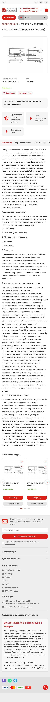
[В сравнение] (22, 466)
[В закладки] (22, 461)
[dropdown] (4, 2)
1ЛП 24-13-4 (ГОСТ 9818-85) (11, 484)
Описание (7, 142)
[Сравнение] (41, 2)
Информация (9, 551)
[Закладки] (36, 2)
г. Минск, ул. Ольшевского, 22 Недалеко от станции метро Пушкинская (22, 602)
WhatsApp (9, 574)
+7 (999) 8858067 (30, 11)
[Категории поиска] (21, 17)
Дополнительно (11, 558)
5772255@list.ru (11, 591)
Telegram (9, 577)
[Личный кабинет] (46, 2)
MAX (7, 584)
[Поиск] (45, 17)
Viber (7, 581)
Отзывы (39, 142)
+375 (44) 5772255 (30, 8)
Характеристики (23, 142)
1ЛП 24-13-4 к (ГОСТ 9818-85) (35, 484)
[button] (3, 482)
